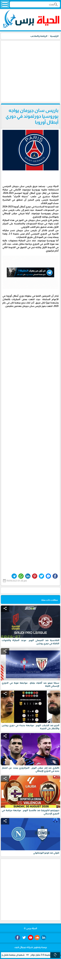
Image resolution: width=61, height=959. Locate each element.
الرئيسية (54, 36)
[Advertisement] (30, 71)
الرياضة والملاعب (38, 36)
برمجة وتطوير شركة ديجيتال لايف (30, 947)
